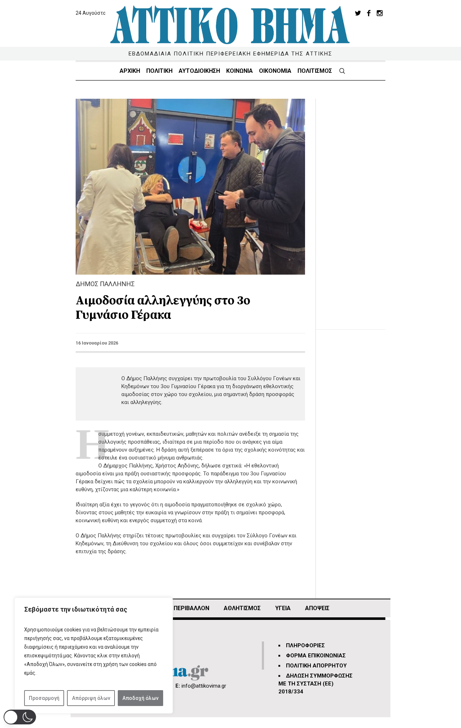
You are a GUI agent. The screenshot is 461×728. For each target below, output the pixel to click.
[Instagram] (379, 13)
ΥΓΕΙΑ (283, 608)
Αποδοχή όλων (140, 698)
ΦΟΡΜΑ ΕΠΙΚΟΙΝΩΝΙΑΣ (316, 655)
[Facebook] (369, 13)
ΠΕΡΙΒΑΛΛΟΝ (191, 608)
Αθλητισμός (242, 608)
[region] (93, 656)
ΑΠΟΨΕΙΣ (317, 608)
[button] (20, 717)
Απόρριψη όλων (91, 698)
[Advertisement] (356, 207)
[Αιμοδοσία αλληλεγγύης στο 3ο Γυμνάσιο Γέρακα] (190, 186)
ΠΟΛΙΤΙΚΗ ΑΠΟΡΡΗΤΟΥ (316, 665)
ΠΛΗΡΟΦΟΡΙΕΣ (305, 645)
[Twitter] (358, 13)
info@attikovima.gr (204, 686)
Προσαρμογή (44, 698)
